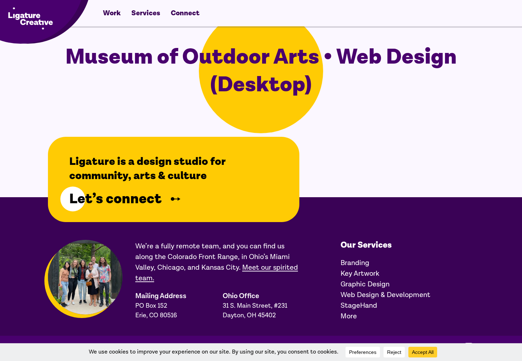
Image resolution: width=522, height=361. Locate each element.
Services (145, 13)
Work (112, 13)
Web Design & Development (385, 295)
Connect (185, 13)
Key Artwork (360, 273)
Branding (355, 263)
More (349, 316)
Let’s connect (115, 199)
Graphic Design (365, 284)
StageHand (359, 305)
